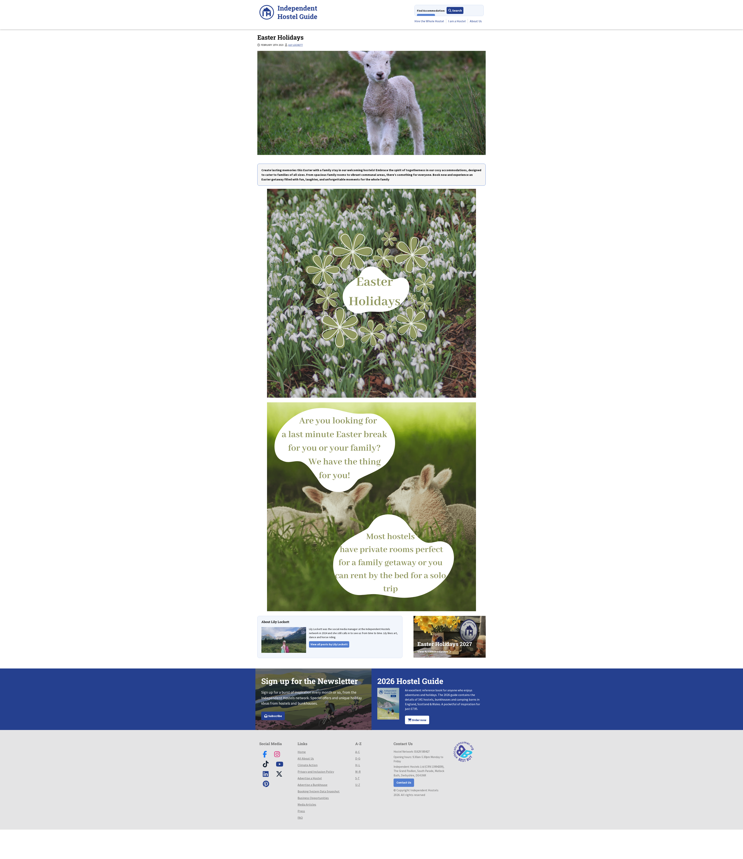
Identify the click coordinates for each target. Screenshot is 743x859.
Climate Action (308, 765)
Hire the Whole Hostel (429, 21)
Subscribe (275, 716)
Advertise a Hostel (310, 778)
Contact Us (403, 782)
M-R (358, 772)
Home (302, 752)
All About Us (306, 758)
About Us (476, 21)
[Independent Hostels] (288, 13)
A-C (357, 752)
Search (457, 10)
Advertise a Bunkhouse (312, 785)
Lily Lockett (295, 45)
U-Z (357, 785)
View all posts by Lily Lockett (329, 644)
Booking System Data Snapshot (319, 791)
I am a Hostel (457, 21)
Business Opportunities (313, 798)
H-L (357, 765)
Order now (418, 720)
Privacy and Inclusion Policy (316, 772)
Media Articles (307, 804)
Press (301, 811)
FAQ (300, 818)
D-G (357, 758)
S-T (357, 778)
